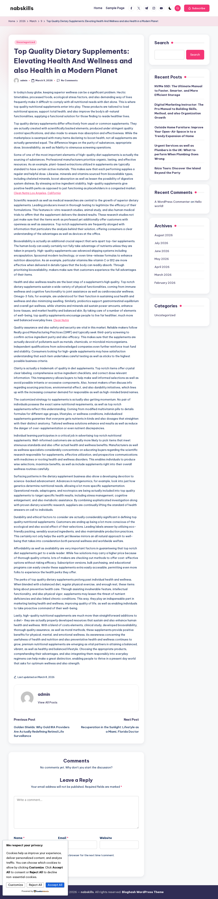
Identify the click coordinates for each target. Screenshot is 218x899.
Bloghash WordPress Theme (143, 892)
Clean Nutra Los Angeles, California (37, 193)
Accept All (55, 885)
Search (161, 42)
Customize (15, 885)
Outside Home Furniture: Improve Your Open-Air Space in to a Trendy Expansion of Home (178, 131)
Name (19, 838)
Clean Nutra (61, 320)
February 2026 (164, 282)
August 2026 (163, 235)
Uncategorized (26, 42)
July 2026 (161, 243)
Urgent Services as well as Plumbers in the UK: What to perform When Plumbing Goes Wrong (176, 152)
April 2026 (161, 267)
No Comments (69, 80)
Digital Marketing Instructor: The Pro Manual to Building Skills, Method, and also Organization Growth (179, 111)
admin (44, 694)
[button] (196, 8)
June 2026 (161, 251)
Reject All (35, 885)
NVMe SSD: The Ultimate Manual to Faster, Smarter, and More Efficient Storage (178, 90)
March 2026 (163, 275)
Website (106, 838)
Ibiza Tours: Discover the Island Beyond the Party (177, 170)
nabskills (22, 8)
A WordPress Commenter (172, 202)
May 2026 (161, 259)
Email (63, 838)
